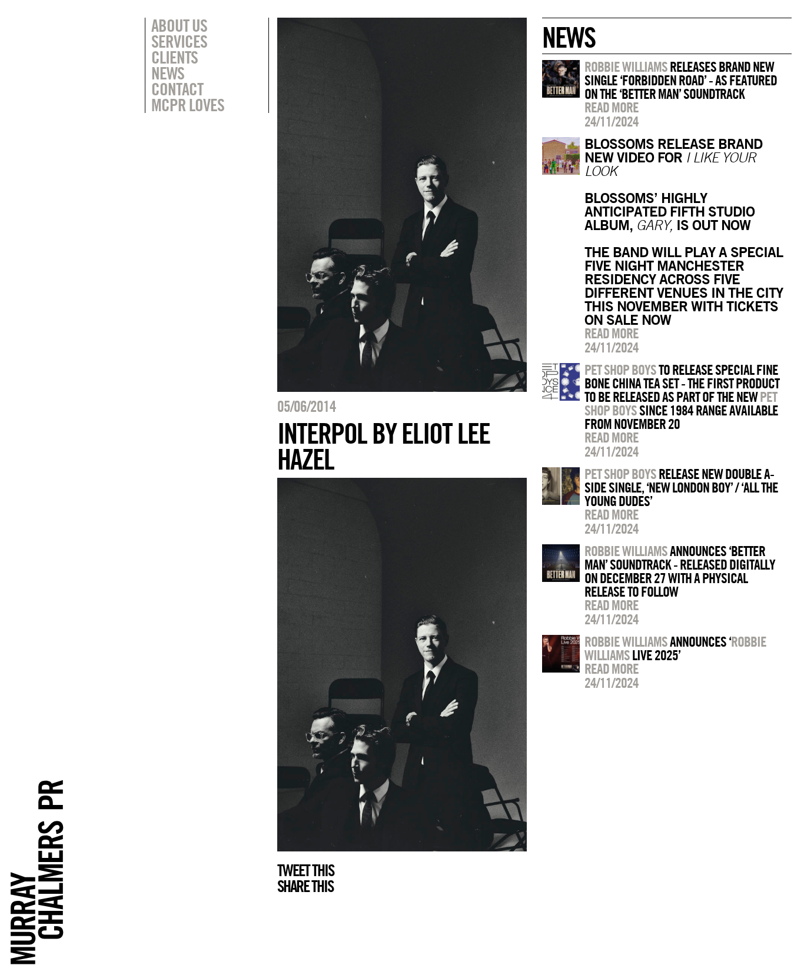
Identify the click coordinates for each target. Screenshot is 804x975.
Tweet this (305, 870)
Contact (177, 88)
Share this (305, 886)
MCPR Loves (187, 104)
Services (179, 41)
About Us (179, 25)
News (167, 73)
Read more (611, 107)
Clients (174, 57)
